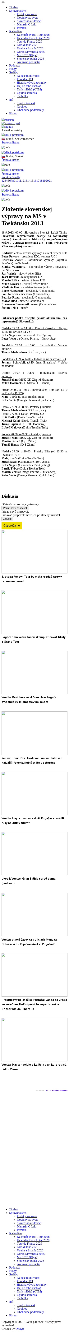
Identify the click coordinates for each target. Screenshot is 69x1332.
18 (41, 180)
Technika (22, 96)
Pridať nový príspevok (15, 508)
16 (34, 180)
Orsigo (20, 1328)
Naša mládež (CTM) (29, 89)
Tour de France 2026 (29, 41)
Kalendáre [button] (15, 31)
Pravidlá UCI (25, 79)
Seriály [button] (13, 72)
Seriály (13, 1274)
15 (31, 180)
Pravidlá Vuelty (11, 177)
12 (22, 180)
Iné (11, 1301)
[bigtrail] (7, 126)
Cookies (22, 106)
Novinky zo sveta (27, 17)
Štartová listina (10, 142)
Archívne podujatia (28, 62)
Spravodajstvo (17, 1212)
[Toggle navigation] (3, 2)
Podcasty (14, 65)
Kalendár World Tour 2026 (33, 34)
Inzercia (21, 27)
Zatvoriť (7, 518)
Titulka (13, 7)
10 (16, 180)
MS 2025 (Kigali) (27, 55)
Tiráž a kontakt (26, 103)
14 (28, 180)
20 (47, 180)
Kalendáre (15, 1233)
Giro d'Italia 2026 (27, 45)
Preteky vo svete (27, 14)
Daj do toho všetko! (29, 86)
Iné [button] (11, 99)
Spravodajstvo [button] (17, 10)
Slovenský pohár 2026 (30, 58)
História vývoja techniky (32, 82)
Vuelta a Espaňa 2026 (30, 48)
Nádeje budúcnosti (28, 75)
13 (25, 180)
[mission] (8, 119)
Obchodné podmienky (30, 110)
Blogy (13, 68)
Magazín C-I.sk (26, 24)
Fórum (13, 113)
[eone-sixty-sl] (11, 123)
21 (50, 180)
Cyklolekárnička (27, 92)
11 (19, 180)
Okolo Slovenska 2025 (31, 51)
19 (44, 180)
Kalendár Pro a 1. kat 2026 (33, 38)
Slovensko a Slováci (29, 21)
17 (37, 180)
